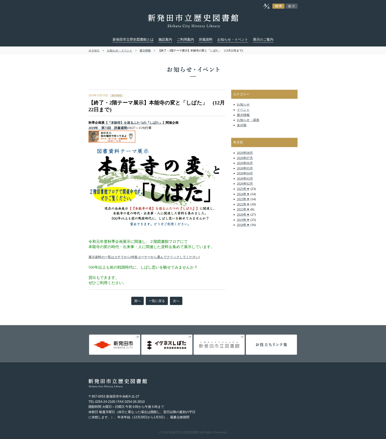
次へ (176, 301)
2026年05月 (245, 168)
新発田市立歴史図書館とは (133, 39)
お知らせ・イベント (232, 39)
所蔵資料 (206, 39)
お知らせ (243, 104)
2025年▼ (243, 189)
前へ (137, 301)
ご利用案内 (185, 39)
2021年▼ (243, 209)
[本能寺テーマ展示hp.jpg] (156, 150)
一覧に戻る (157, 301)
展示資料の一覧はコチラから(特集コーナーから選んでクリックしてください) (144, 257)
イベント (243, 109)
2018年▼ (243, 225)
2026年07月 (245, 158)
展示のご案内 (263, 39)
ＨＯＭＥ (94, 50)
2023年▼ (243, 199)
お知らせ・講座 (248, 120)
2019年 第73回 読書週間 (107, 128)
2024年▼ (243, 194)
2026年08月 (245, 153)
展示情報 (145, 50)
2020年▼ (243, 214)
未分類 (241, 125)
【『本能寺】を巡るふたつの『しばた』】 (135, 122)
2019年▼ (243, 220)
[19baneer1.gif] (112, 133)
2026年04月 (245, 173)
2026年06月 (245, 163)
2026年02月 (245, 183)
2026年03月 (245, 178)
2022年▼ (243, 204)
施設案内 (165, 39)
